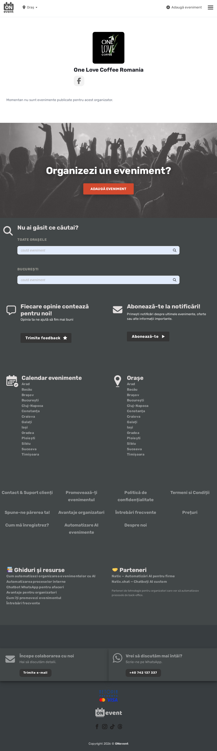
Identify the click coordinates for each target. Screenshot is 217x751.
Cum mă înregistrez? (27, 525)
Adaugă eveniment (186, 7)
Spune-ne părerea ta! (27, 512)
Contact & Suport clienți (27, 492)
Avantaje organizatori (81, 512)
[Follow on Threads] (119, 727)
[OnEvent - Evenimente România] (8, 7)
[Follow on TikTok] (112, 727)
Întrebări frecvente (135, 512)
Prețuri (190, 512)
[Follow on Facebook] (97, 727)
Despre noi (135, 525)
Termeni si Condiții (190, 492)
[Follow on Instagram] (104, 727)
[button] (210, 7)
